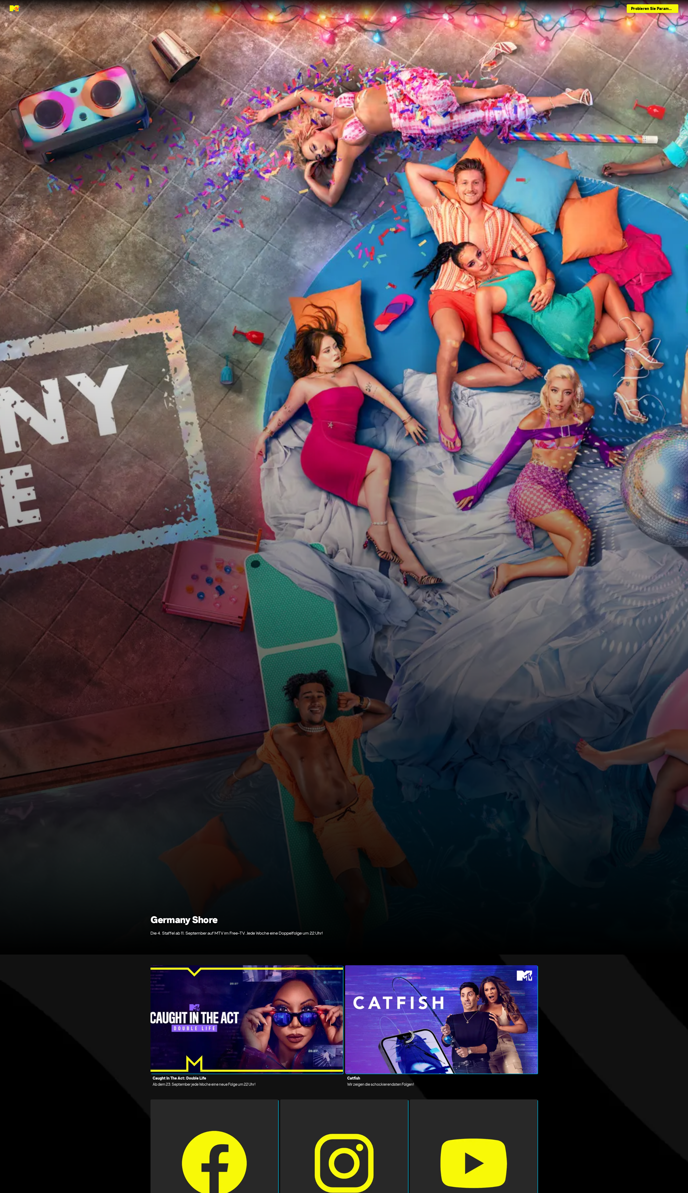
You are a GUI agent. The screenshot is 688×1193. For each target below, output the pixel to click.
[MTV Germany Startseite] (15, 8)
